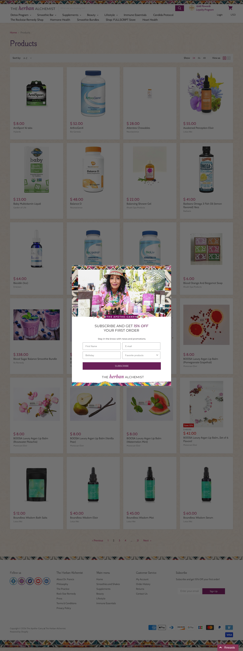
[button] (121, 366)
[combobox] (140, 355)
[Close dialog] (168, 268)
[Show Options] (157, 355)
